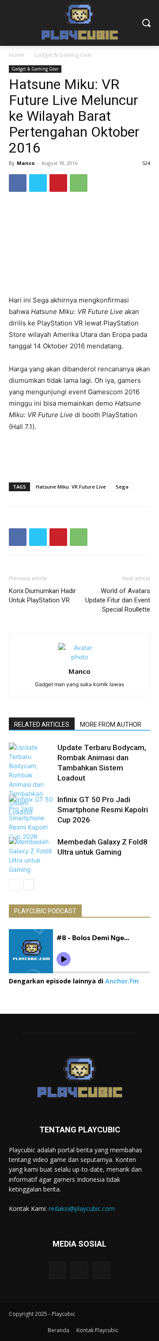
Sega (122, 486)
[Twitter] (38, 183)
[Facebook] (17, 183)
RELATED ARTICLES (41, 724)
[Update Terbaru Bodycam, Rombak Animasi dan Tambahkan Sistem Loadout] (31, 780)
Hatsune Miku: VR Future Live (71, 486)
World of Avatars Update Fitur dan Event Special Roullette (117, 600)
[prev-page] (14, 884)
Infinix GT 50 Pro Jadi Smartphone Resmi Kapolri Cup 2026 (102, 809)
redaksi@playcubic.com (82, 1208)
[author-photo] (79, 657)
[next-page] (28, 884)
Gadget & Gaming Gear (63, 55)
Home (16, 55)
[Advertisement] (79, 455)
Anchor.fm (122, 981)
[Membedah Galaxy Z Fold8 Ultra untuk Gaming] (31, 855)
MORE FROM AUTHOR (110, 724)
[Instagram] (79, 1270)
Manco (25, 163)
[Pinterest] (58, 183)
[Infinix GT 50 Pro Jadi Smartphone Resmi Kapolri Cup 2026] (31, 818)
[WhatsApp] (78, 183)
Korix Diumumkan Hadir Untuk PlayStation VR (42, 595)
